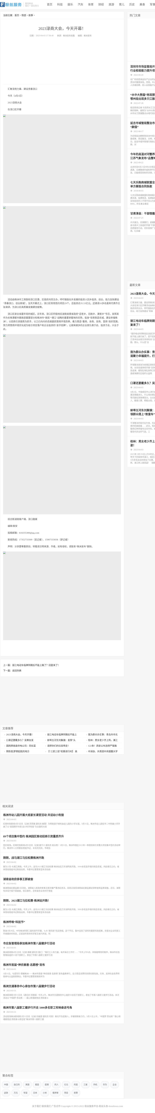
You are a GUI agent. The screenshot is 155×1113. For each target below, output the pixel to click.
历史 (132, 4)
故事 (30, 15)
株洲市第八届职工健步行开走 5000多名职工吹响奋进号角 (37, 1007)
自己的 (17, 1084)
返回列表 (16, 670)
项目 (66, 1093)
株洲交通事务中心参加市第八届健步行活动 (29, 986)
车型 (25, 1093)
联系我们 (46, 1106)
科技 (60, 4)
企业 (115, 1084)
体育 (91, 4)
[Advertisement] (62, 59)
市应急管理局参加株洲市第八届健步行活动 (29, 943)
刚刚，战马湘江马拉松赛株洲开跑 (23, 857)
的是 (76, 1084)
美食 (142, 4)
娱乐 (70, 4)
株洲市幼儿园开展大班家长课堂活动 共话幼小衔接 (33, 815)
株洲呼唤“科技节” (14, 922)
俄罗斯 (55, 1093)
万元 (16, 1093)
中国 (6, 1084)
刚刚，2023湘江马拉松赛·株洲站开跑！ (26, 900)
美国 (27, 1084)
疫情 (47, 1084)
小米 (45, 1093)
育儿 (121, 4)
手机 (95, 1084)
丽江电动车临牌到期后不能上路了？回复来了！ (36, 665)
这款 (6, 1093)
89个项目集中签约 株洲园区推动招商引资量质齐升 (33, 836)
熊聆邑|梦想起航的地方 (17, 751)
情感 (23, 15)
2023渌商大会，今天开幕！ (20, 734)
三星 (85, 1084)
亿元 (66, 1084)
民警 (76, 1093)
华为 (105, 1084)
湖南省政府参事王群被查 (18, 879)
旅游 (111, 4)
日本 (35, 1093)
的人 (56, 1084)
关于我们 (36, 1106)
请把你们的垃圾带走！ (58, 746)
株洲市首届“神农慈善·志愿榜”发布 (24, 964)
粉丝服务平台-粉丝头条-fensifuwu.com (104, 1106)
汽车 (80, 4)
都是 (37, 1084)
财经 (101, 4)
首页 (49, 4)
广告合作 (56, 1106)
